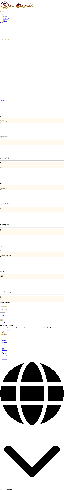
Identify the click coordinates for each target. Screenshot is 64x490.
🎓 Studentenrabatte (5, 15)
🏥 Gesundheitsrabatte (6, 18)
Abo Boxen (3, 14)
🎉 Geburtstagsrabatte (5, 21)
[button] (32, 425)
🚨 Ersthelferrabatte (5, 19)
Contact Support (4, 315)
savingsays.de (3, 489)
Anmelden (2, 22)
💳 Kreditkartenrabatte (6, 20)
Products (1, 100)
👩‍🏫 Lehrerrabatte (5, 16)
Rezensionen (3, 13)
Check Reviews (4, 100)
